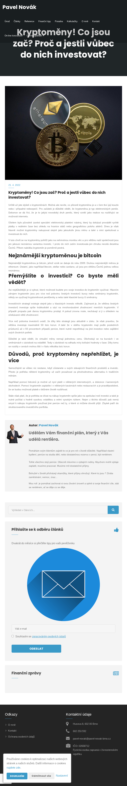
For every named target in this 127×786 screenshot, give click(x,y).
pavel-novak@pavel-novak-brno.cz (92, 738)
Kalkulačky (72, 21)
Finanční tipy (44, 21)
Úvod (7, 21)
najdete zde (13, 767)
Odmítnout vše (41, 776)
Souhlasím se (23, 636)
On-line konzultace (13, 35)
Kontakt (96, 21)
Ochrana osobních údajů (21, 736)
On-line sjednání (35, 35)
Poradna (59, 21)
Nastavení (62, 775)
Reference (29, 21)
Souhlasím (17, 776)
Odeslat (36, 649)
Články (17, 21)
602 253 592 (79, 731)
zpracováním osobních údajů (49, 636)
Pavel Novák (48, 425)
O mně (85, 21)
